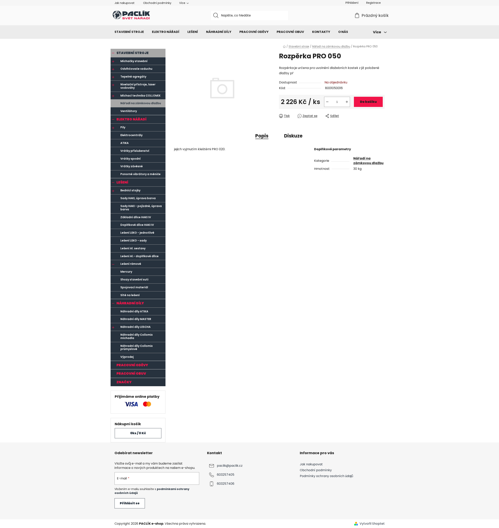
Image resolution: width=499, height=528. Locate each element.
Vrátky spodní (130, 159)
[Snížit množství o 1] (327, 102)
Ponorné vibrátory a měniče (140, 174)
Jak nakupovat (125, 3)
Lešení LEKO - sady (133, 240)
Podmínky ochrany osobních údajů (326, 476)
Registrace (373, 3)
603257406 (225, 483)
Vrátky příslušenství (134, 151)
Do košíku (368, 101)
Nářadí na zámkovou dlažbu (140, 103)
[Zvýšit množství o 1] (347, 102)
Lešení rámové (130, 264)
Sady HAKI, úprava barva (138, 198)
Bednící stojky (130, 190)
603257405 (225, 474)
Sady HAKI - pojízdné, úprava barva (141, 207)
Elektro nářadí (131, 119)
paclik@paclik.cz (230, 465)
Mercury (126, 272)
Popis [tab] (261, 136)
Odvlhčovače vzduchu (136, 69)
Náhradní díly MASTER (135, 319)
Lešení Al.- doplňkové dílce (139, 256)
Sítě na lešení (130, 295)
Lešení (122, 182)
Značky (124, 382)
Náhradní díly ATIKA (134, 311)
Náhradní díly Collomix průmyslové (136, 347)
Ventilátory (128, 111)
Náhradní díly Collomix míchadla (136, 336)
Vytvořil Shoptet (372, 524)
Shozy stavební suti (134, 279)
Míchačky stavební (133, 61)
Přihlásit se (130, 503)
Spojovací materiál (134, 287)
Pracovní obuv (131, 373)
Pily (122, 127)
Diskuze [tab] (293, 136)
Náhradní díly (130, 303)
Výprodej (127, 357)
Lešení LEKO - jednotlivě (137, 233)
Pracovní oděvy (132, 365)
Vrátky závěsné (131, 166)
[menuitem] (129, 31)
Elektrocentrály (131, 135)
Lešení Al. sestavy (132, 248)
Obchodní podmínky (157, 3)
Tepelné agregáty (133, 77)
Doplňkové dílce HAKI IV (137, 225)
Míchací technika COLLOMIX (140, 96)
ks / (138, 433)
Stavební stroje (132, 53)
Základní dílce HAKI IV (135, 217)
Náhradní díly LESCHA (135, 327)
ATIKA (124, 143)
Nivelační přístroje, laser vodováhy (137, 86)
